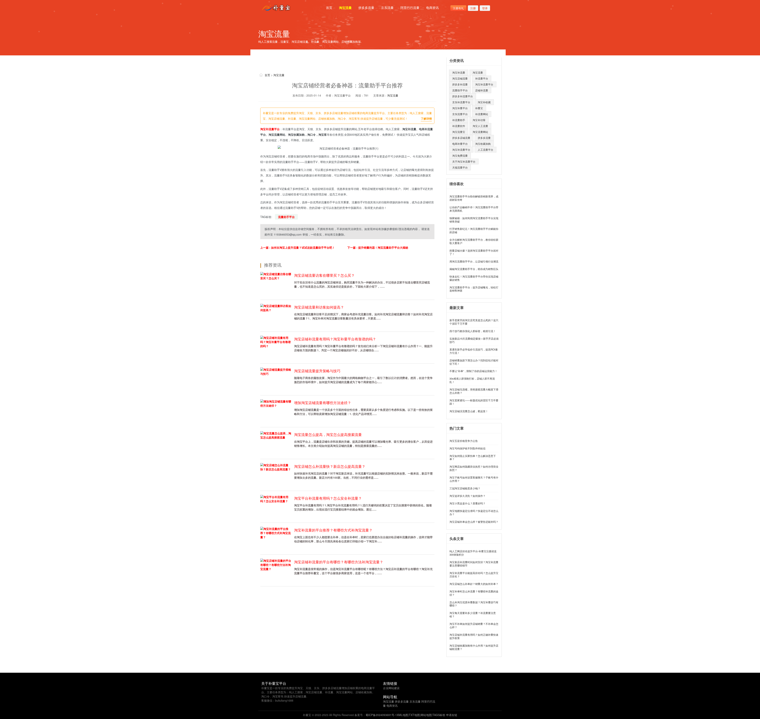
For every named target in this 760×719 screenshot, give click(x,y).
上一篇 (297, 247)
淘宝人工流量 (480, 126)
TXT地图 (414, 715)
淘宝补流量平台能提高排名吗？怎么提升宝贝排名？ (473, 574)
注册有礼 (458, 8)
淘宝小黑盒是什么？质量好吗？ (467, 503)
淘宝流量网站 (480, 132)
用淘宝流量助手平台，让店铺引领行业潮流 (473, 261)
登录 (485, 8)
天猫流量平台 (460, 167)
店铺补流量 (481, 90)
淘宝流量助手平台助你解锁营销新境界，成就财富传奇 (473, 198)
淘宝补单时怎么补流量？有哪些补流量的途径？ (473, 593)
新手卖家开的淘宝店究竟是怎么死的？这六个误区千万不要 (473, 321)
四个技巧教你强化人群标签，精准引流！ (472, 331)
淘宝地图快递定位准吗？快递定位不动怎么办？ (473, 512)
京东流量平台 (460, 114)
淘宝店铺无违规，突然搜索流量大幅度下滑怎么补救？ (473, 391)
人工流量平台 (485, 150)
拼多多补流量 (460, 84)
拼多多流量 (366, 7)
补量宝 (479, 108)
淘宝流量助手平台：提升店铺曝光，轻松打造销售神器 (473, 289)
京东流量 (387, 7)
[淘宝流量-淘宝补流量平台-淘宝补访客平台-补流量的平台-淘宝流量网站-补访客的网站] (277, 7)
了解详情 (426, 118)
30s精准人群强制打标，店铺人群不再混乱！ (472, 380)
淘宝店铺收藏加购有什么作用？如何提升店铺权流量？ (473, 647)
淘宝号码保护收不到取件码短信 (467, 448)
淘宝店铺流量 (460, 78)
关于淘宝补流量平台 (463, 161)
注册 (473, 8)
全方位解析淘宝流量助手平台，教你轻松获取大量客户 (473, 241)
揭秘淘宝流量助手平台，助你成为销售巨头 (473, 269)
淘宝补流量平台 (270, 129)
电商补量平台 (460, 144)
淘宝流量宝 (458, 132)
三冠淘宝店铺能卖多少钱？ (464, 488)
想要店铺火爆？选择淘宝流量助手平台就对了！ (473, 252)
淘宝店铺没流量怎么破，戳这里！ (468, 411)
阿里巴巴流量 (409, 7)
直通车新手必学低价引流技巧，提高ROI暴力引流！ (473, 351)
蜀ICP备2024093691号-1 (381, 715)
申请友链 (451, 715)
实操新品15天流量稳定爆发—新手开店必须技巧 (474, 340)
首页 (329, 7)
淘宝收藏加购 (483, 144)
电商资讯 (432, 7)
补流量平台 (481, 78)
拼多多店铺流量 (461, 138)
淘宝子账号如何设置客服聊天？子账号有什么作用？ (473, 479)
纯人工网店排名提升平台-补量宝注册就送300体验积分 (473, 552)
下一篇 (377, 247)
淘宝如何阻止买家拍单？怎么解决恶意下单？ (472, 457)
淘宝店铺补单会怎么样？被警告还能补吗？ (473, 522)
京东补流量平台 (461, 102)
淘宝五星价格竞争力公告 (463, 441)
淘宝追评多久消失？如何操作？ (467, 496)
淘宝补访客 (479, 120)
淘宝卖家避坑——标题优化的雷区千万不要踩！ (473, 401)
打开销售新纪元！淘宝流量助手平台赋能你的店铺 (473, 230)
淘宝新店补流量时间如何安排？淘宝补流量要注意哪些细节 (473, 563)
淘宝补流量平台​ (484, 84)
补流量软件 (458, 126)
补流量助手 (458, 120)
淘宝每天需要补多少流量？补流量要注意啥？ (472, 614)
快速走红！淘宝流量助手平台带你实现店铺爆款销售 (473, 278)
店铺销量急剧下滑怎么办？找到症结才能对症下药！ (473, 362)
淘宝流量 (345, 7)
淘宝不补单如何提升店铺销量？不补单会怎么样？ (473, 625)
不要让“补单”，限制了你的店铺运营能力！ (473, 371)
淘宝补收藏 (484, 102)
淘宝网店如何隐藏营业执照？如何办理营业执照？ (473, 468)
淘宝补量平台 (460, 108)
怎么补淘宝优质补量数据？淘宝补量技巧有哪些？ (473, 603)
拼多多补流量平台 (462, 96)
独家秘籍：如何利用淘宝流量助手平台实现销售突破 (473, 219)
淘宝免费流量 (460, 155)
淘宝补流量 (458, 72)
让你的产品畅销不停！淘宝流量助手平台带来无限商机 (473, 208)
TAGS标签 (438, 715)
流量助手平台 (286, 217)
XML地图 (402, 715)
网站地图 (426, 715)
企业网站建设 (391, 688)
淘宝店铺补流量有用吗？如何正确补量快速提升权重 (473, 636)
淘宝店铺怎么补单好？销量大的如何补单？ (473, 584)
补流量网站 (481, 114)
